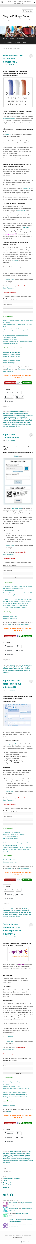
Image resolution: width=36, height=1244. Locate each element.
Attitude (8, 413)
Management (20, 38)
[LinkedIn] (4, 1194)
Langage (29, 421)
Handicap (27, 1155)
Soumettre (18, 312)
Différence (6, 419)
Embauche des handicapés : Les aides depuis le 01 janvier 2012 (12, 929)
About (24, 42)
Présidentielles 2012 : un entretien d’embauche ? (13, 58)
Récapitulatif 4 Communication (11, 354)
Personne (22, 1159)
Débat (25, 417)
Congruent (6, 417)
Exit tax (23, 667)
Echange (11, 419)
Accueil (5, 38)
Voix (6, 426)
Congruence (29, 415)
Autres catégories (8, 371)
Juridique (9, 624)
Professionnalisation (12, 1160)
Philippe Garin (10, 279)
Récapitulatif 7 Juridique (10, 616)
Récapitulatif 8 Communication (11, 360)
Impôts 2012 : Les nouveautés (11, 436)
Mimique (5, 422)
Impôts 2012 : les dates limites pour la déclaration (12, 683)
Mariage (11, 669)
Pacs (22, 669)
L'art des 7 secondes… (15, 1219)
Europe (5, 912)
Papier (10, 914)
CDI (30, 1153)
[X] (8, 1194)
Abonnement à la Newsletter (11, 1178)
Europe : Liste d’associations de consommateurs (17, 847)
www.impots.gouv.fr (10, 744)
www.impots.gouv (17, 509)
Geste (16, 421)
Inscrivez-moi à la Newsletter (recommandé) (18, 296)
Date (12, 910)
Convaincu (19, 417)
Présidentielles (15, 424)
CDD (27, 1153)
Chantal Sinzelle (13, 1203)
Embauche (24, 419)
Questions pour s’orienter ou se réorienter (15, 1092)
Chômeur (5, 1155)
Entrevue (11, 421)
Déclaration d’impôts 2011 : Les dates (14, 834)
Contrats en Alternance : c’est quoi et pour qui (16, 1088)
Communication (7, 42)
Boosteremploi (23, 413)
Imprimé (21, 912)
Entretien (5, 421)
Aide (12, 1153)
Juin (30, 912)
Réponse (28, 424)
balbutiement (26, 188)
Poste (28, 422)
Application (29, 665)
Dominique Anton (13, 1208)
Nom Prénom (10, 299)
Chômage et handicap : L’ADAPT (12, 1086)
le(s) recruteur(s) (25, 269)
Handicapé (6, 1157)
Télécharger (27, 670)
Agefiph (8, 1153)
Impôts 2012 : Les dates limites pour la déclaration (17, 586)
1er (30, 1151)
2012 (4, 413)
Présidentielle (6, 424)
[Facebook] (11, 1194)
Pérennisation (15, 1159)
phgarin (5, 670)
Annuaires (17, 42)
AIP (15, 1153)
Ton (4, 426)
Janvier (24, 1157)
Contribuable (6, 910)
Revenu (28, 914)
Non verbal (15, 422)
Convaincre (12, 417)
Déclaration (17, 667)
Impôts (28, 667)
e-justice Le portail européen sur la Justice (15, 607)
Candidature (11, 415)
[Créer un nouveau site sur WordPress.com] (18, 2)
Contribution (9, 667)
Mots (9, 422)
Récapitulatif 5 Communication (11, 356)
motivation (26, 228)
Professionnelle (23, 1160)
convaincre (15, 260)
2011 (23, 909)
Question (22, 424)
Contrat (11, 1155)
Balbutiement (15, 413)
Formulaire (10, 912)
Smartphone (19, 670)
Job (26, 421)
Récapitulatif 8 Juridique (10, 618)
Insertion (19, 1157)
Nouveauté (17, 669)
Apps (4, 667)
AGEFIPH (11, 1037)
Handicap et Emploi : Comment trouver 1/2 (15, 1095)
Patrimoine (27, 669)
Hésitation (21, 421)
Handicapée (12, 1157)
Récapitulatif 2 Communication (11, 352)
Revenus (5, 916)
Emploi (12, 38)
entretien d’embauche (9, 118)
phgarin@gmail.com (8, 288)
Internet (26, 912)
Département (25, 910)
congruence (7, 134)
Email (7, 304)
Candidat (5, 415)
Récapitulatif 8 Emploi (9, 363)
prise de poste (21, 211)
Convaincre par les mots (10, 339)
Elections (17, 419)
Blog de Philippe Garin (16, 16)
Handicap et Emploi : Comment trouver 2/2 (15, 1097)
